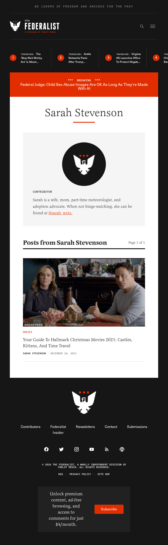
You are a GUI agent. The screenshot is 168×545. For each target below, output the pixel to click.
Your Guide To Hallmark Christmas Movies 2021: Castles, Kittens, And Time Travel (77, 343)
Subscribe (109, 509)
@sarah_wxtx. (60, 213)
